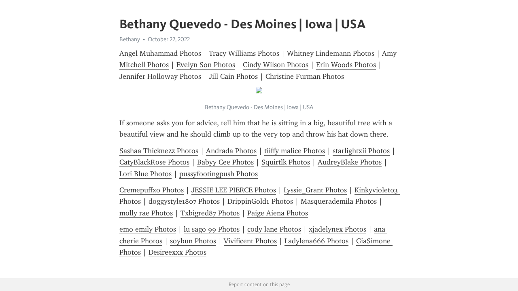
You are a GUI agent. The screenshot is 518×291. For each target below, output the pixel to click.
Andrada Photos (231, 150)
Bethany (129, 39)
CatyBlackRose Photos (154, 162)
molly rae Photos (146, 213)
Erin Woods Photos (346, 64)
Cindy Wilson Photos (275, 64)
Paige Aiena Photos (277, 213)
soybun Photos (193, 240)
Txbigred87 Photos (210, 213)
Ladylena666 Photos (316, 240)
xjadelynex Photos (337, 229)
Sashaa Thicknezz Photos (158, 150)
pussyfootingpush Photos (218, 173)
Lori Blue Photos (145, 173)
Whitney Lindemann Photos (330, 53)
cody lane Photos (274, 229)
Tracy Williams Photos (244, 53)
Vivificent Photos (250, 240)
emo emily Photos (147, 229)
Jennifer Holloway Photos (160, 76)
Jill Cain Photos (233, 76)
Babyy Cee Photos (225, 162)
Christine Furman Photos (304, 76)
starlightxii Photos (361, 150)
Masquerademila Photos (339, 201)
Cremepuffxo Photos (151, 190)
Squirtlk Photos (285, 162)
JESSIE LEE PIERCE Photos (233, 190)
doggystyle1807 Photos (184, 201)
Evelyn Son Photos (205, 64)
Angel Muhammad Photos (160, 53)
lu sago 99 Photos (212, 229)
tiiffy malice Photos (294, 150)
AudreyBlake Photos (350, 162)
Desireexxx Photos (177, 252)
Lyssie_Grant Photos (315, 190)
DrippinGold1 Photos (260, 201)
